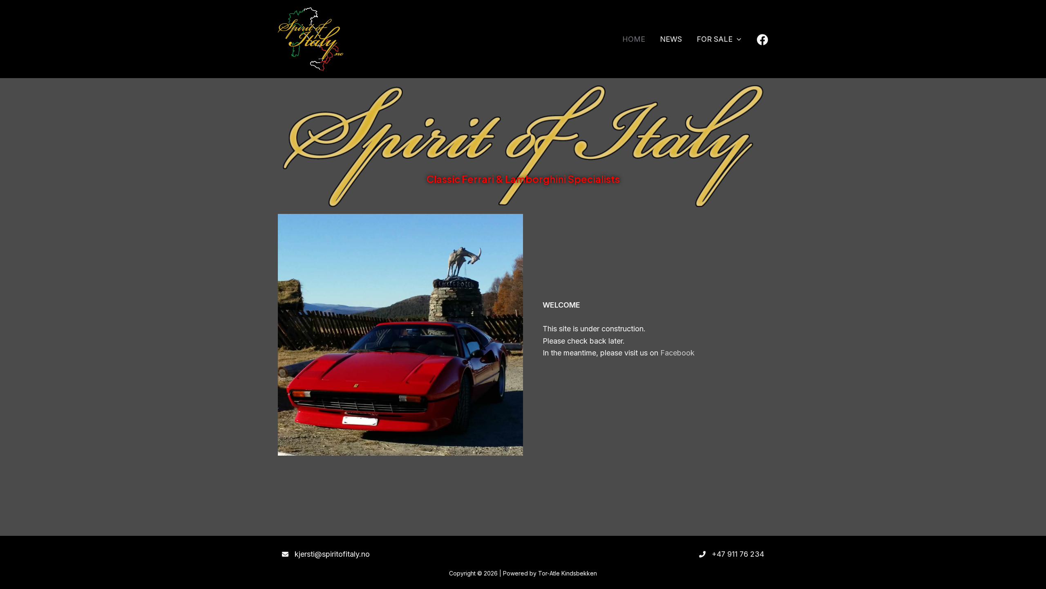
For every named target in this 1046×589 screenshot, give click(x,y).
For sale (715, 39)
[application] (737, 39)
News (671, 39)
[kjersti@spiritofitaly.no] (326, 554)
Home (633, 39)
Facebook (677, 352)
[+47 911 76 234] (731, 554)
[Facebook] (762, 39)
